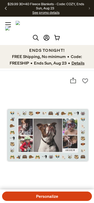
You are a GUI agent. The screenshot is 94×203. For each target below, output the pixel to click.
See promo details (46, 12)
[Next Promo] (89, 8)
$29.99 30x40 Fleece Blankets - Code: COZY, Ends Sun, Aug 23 (46, 6)
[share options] (73, 80)
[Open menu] (8, 24)
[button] (46, 38)
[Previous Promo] (5, 8)
